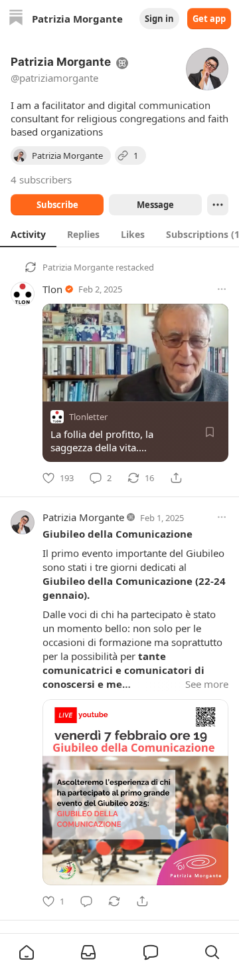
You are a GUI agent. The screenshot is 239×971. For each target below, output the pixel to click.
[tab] (28, 234)
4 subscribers (41, 179)
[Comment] (86, 901)
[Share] (176, 477)
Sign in (159, 19)
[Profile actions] (217, 204)
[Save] (209, 432)
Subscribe (57, 205)
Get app (209, 19)
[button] (26, 952)
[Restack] (114, 901)
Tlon (52, 289)
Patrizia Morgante (78, 267)
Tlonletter (88, 417)
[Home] (16, 19)
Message (155, 205)
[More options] (221, 289)
